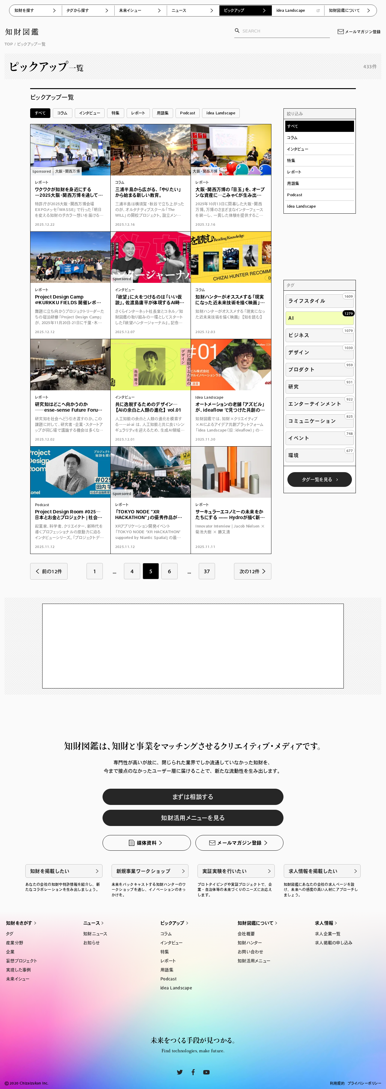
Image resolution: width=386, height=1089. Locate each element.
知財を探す (24, 10)
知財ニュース (95, 934)
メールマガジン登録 (363, 32)
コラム (62, 113)
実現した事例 (18, 970)
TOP (9, 44)
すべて (40, 113)
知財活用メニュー (254, 961)
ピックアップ (234, 10)
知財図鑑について (344, 10)
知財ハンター (250, 943)
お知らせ (91, 943)
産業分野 (14, 943)
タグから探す (78, 10)
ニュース (179, 10)
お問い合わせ (250, 952)
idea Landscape (291, 10)
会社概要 (246, 934)
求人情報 (324, 923)
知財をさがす (19, 923)
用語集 (163, 113)
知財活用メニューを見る (193, 818)
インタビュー (89, 113)
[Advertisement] (319, 250)
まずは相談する (193, 797)
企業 (10, 952)
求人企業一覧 (328, 934)
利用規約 (337, 1083)
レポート (138, 113)
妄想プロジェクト (21, 961)
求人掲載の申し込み (334, 943)
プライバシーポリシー (364, 1083)
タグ (10, 934)
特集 (116, 113)
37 (207, 571)
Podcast (187, 113)
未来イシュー (130, 10)
